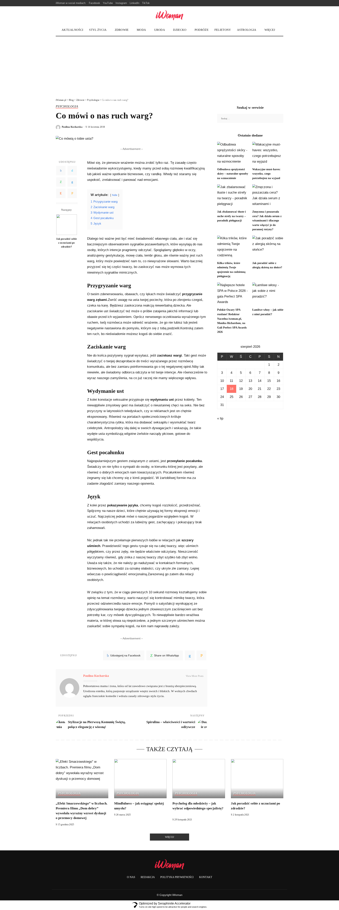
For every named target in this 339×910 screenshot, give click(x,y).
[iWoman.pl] (169, 15)
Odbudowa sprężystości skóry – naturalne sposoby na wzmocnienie (232, 174)
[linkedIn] (190, 655)
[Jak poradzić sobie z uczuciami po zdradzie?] (66, 224)
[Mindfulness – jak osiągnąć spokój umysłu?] (140, 778)
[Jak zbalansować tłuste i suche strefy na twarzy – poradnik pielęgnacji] (232, 196)
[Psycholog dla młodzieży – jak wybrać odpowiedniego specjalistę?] (198, 778)
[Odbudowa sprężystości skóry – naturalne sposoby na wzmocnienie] (232, 153)
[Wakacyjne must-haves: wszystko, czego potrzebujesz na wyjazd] (267, 153)
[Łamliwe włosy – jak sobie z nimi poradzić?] (267, 294)
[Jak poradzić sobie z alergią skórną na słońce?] (267, 247)
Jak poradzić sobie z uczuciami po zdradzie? (66, 242)
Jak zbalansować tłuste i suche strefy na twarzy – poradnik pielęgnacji (231, 216)
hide (114, 195)
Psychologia (67, 106)
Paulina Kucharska (72, 127)
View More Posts (194, 675)
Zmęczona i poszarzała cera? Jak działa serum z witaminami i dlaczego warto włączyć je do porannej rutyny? (267, 220)
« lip (220, 418)
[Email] (72, 193)
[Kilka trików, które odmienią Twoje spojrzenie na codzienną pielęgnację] (232, 247)
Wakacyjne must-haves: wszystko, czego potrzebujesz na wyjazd (266, 174)
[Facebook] (61, 171)
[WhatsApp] (61, 182)
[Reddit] (61, 193)
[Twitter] (72, 171)
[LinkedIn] (72, 182)
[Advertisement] (169, 65)
